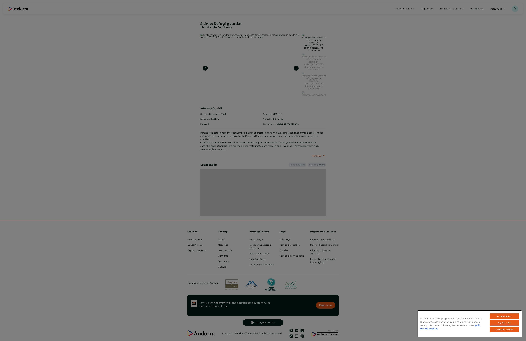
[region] (470, 323)
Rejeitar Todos (504, 323)
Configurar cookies (504, 329)
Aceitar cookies (504, 316)
